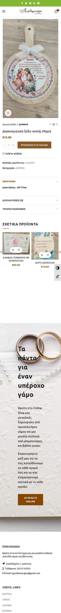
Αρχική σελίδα (9, 124)
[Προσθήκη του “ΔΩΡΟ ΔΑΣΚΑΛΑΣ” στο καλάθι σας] (42, 255)
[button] (30, 499)
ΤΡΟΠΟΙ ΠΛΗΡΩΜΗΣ (14, 209)
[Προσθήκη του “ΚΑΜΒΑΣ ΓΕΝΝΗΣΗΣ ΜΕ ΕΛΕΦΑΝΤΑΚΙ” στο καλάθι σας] (13, 250)
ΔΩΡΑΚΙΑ (23, 124)
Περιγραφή (8, 181)
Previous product (50, 124)
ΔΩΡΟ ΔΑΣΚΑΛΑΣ (45, 262)
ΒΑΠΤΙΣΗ (7, 594)
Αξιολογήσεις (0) (12, 200)
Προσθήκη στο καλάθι (34, 145)
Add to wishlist (14, 154)
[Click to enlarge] (8, 113)
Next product (57, 124)
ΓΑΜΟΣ (6, 599)
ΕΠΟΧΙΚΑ (7, 611)
